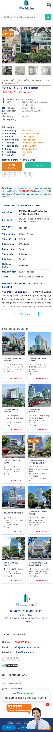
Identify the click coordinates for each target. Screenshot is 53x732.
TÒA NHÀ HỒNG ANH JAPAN (12, 462)
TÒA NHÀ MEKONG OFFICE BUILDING (37, 462)
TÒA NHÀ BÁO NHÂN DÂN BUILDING (38, 564)
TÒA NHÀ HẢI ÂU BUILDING (11, 411)
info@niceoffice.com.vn (26, 647)
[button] (4, 4)
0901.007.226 (22, 642)
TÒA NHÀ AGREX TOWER (11, 564)
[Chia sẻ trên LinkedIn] (30, 174)
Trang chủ (8, 80)
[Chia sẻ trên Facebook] (9, 174)
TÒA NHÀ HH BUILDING (13, 513)
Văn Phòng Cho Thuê (29, 80)
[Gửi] (48, 17)
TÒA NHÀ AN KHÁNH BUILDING (12, 360)
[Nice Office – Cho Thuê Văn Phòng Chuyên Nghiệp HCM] (26, 5)
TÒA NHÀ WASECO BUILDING (37, 411)
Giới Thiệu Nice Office (12, 683)
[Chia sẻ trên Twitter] (15, 174)
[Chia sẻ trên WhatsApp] (4, 174)
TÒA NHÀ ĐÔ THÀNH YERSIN (38, 513)
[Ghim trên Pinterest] (25, 174)
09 (21, 191)
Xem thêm (25, 314)
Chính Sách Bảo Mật (12, 689)
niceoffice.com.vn (24, 652)
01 (24, 191)
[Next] (46, 45)
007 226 (29, 191)
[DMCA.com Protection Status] (10, 665)
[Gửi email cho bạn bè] (20, 174)
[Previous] (6, 45)
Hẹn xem (38, 165)
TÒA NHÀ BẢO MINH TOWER (37, 360)
